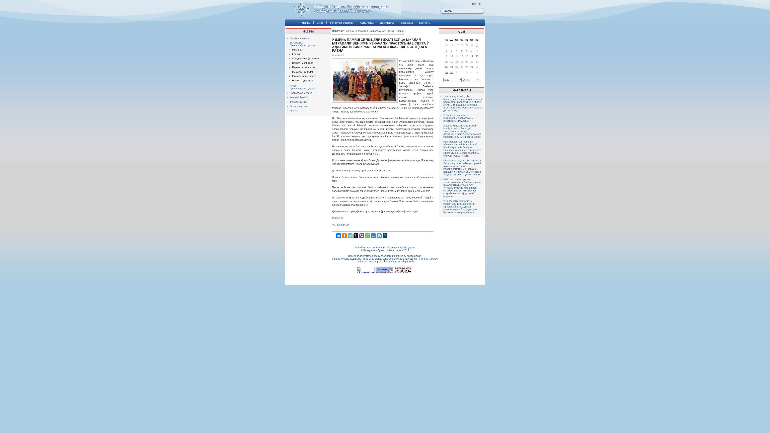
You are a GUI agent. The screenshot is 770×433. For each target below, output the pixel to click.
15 (477, 56)
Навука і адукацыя (302, 80)
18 (456, 61)
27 (467, 67)
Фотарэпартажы (299, 101)
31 (451, 72)
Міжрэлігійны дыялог (304, 76)
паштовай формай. (403, 261)
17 (451, 61)
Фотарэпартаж (340, 224)
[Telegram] (350, 235)
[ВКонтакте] (338, 235)
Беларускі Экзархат (342, 22)
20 (467, 61)
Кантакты (424, 22)
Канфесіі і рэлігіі (299, 97)
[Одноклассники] (344, 235)
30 (446, 72)
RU (474, 3)
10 (451, 56)
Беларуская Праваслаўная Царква (302, 44)
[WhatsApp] (367, 235)
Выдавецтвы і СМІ (302, 71)
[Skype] (379, 235)
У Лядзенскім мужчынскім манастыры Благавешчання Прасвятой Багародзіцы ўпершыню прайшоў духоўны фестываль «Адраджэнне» (460, 207)
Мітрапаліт (298, 49)
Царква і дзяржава (302, 63)
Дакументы (387, 22)
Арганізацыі (367, 22)
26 (462, 67)
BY (480, 3)
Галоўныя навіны (299, 38)
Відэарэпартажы (299, 106)
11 (457, 56)
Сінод (320, 22)
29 (477, 67)
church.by (401, 256)
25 (456, 67)
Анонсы (294, 110)
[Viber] (361, 235)
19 (462, 61)
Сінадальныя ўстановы (305, 58)
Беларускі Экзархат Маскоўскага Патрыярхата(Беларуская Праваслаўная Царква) (351, 9)
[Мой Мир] (373, 235)
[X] (356, 235)
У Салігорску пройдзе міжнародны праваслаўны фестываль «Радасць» (458, 118)
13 (467, 56)
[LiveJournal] (385, 235)
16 (446, 61)
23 (446, 67)
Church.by (337, 218)
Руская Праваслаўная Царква (302, 87)
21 (471, 61)
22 (477, 61)
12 (462, 56)
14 (471, 56)
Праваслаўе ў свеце (301, 93)
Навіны (306, 22)
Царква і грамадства (303, 67)
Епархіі (296, 54)
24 (451, 67)
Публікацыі (406, 22)
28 (471, 67)
